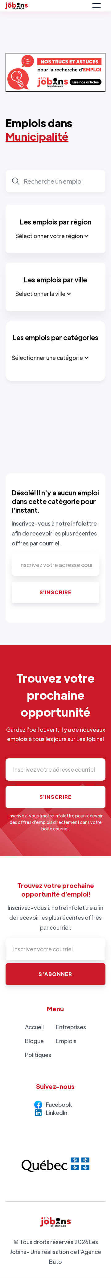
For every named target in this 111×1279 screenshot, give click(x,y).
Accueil (34, 1026)
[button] (96, 5)
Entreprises (71, 1026)
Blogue (34, 1040)
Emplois (66, 1040)
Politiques (38, 1054)
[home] (46, 5)
